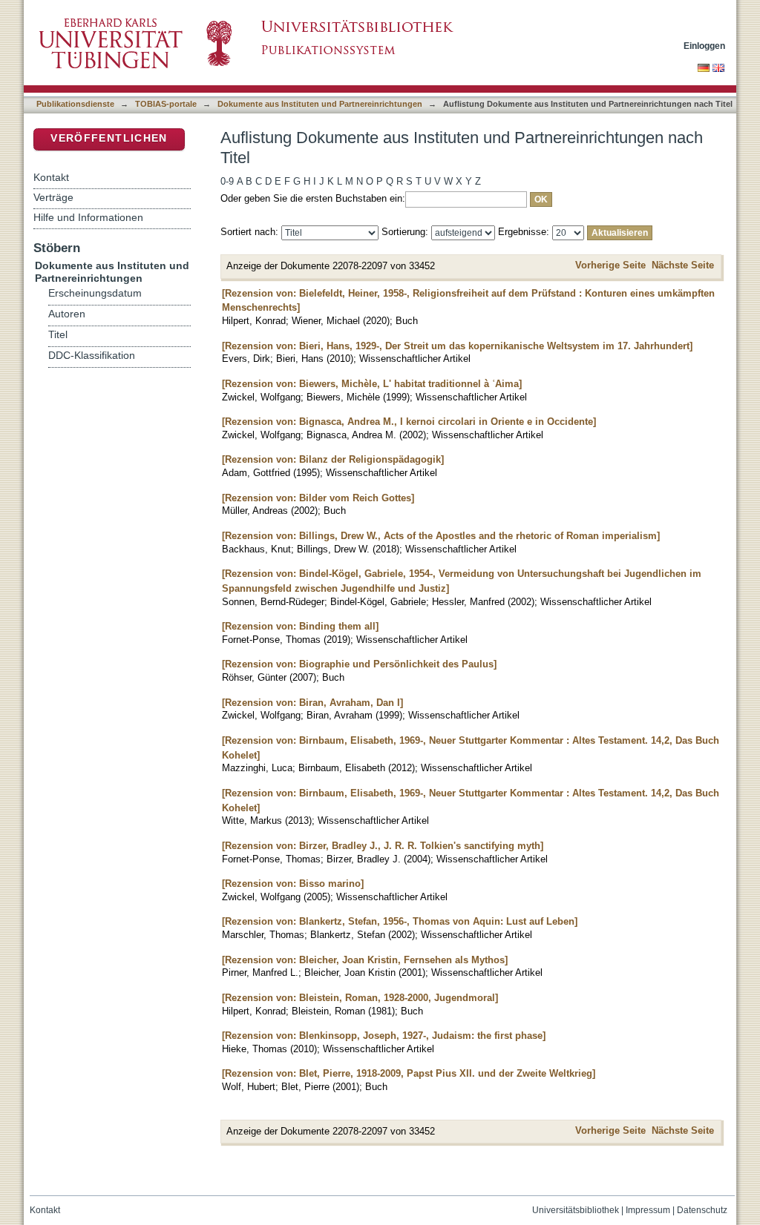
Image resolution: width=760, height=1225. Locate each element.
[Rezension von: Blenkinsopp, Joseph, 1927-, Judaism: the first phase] (384, 1035)
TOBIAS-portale (166, 103)
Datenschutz (702, 1210)
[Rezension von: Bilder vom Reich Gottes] (318, 497)
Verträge (53, 197)
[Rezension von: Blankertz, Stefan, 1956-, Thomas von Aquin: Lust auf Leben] (399, 921)
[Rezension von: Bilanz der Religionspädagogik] (333, 459)
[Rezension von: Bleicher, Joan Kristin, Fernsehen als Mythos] (365, 959)
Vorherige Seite (610, 265)
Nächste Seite (683, 265)
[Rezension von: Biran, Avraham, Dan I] (312, 702)
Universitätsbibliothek (575, 1210)
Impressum (648, 1210)
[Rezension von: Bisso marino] (293, 883)
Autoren (66, 314)
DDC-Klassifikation (91, 355)
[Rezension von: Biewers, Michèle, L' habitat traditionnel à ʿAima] (372, 383)
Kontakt (51, 177)
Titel (58, 334)
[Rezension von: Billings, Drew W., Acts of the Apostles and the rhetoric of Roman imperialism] (441, 535)
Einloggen (704, 45)
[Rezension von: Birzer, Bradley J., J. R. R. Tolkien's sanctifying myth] (382, 845)
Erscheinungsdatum (95, 293)
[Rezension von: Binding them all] (300, 626)
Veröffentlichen (108, 138)
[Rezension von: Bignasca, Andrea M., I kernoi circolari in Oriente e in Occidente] (409, 421)
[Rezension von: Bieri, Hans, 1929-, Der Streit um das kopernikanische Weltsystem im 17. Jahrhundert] (457, 345)
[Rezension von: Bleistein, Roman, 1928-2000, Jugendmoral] (360, 997)
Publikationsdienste (75, 103)
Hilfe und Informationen (88, 217)
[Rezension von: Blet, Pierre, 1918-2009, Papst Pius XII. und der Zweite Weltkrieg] (408, 1073)
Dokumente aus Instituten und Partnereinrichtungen (319, 103)
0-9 (227, 181)
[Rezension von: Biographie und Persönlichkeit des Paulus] (359, 664)
